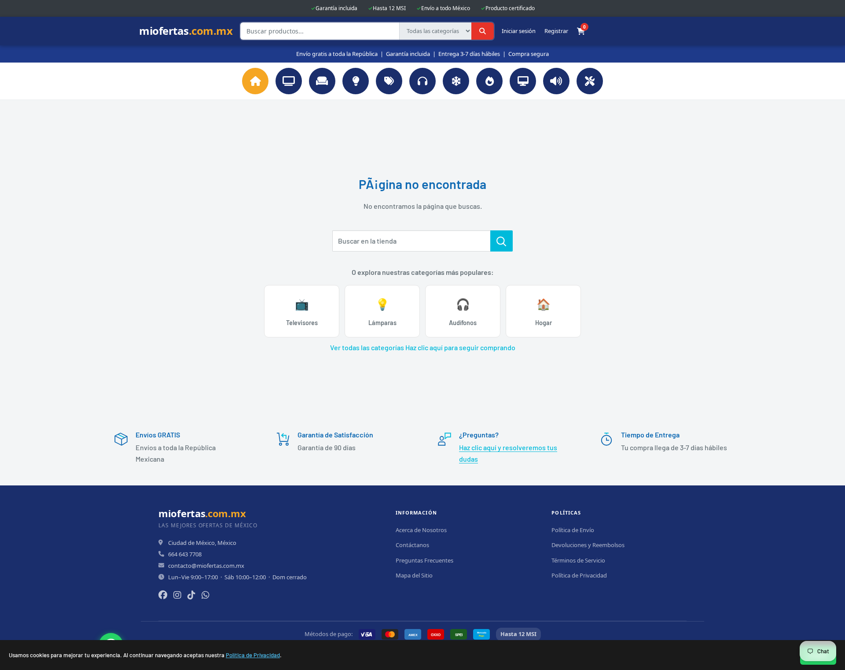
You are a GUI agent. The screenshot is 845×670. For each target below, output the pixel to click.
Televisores (302, 311)
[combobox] (319, 31)
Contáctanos (412, 545)
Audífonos (463, 311)
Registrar (556, 31)
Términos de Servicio (578, 560)
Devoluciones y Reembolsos (588, 545)
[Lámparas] (355, 81)
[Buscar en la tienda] (501, 241)
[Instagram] (177, 595)
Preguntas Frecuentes (424, 560)
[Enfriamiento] (456, 81)
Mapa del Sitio (414, 575)
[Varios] (389, 81)
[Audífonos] (422, 81)
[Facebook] (162, 595)
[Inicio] (255, 81)
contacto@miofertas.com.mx (206, 566)
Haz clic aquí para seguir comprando (460, 347)
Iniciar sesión (519, 31)
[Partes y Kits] (590, 81)
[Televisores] (289, 81)
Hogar (543, 311)
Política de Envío (572, 530)
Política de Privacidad (253, 655)
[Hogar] (322, 81)
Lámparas (382, 311)
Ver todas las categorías (367, 347)
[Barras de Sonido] (556, 81)
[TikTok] (191, 595)
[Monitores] (523, 81)
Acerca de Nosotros (421, 530)
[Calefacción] (489, 81)
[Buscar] (482, 31)
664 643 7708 (185, 554)
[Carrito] (581, 31)
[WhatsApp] (205, 595)
